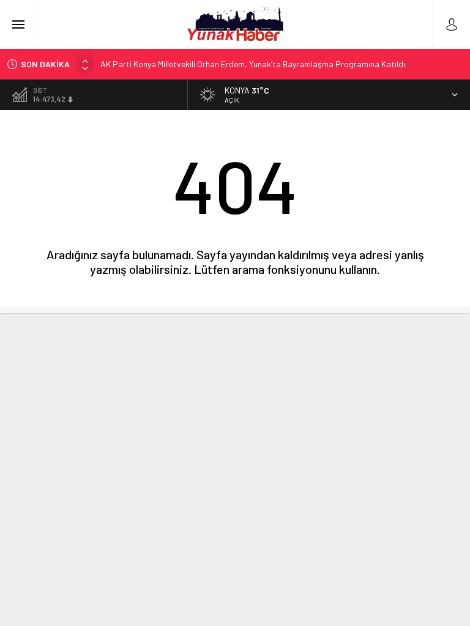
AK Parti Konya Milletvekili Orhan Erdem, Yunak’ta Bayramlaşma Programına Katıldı (252, 64)
